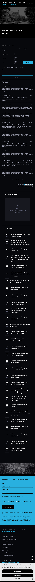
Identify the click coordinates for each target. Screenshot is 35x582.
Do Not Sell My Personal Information (20, 520)
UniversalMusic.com (8, 555)
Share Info (5, 547)
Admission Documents (9, 539)
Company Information (9, 536)
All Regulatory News (10, 499)
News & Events (7, 542)
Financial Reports (7, 544)
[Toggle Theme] (29, 3)
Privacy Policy (6, 520)
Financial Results (25, 499)
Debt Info (5, 550)
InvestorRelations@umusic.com (10, 562)
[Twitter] (32, 557)
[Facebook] (32, 559)
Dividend (12, 501)
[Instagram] (32, 562)
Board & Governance (8, 553)
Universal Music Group (24, 501)
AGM (5, 501)
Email (4, 483)
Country (5, 489)
